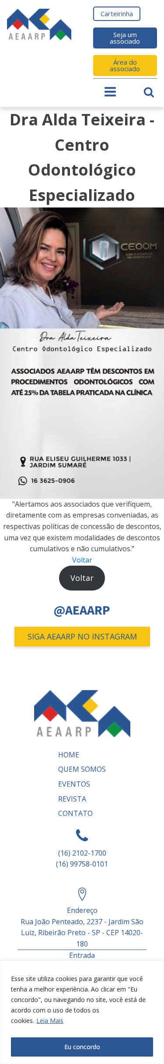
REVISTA (72, 799)
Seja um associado (125, 37)
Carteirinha (117, 13)
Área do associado (125, 65)
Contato (75, 813)
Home (68, 755)
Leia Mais (49, 1020)
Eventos (74, 784)
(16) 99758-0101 (82, 864)
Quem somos (82, 769)
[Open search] (149, 92)
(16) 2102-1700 (82, 853)
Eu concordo (82, 1047)
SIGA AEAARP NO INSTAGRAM (82, 636)
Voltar (82, 560)
